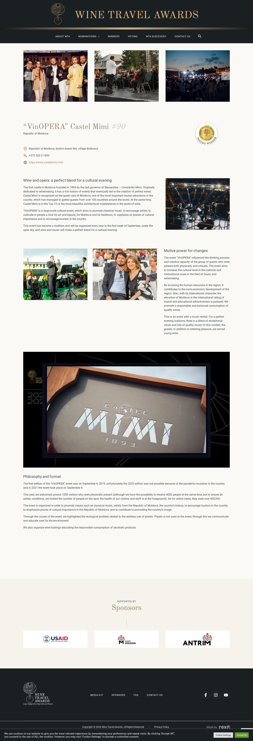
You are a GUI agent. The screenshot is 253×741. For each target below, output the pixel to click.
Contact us (182, 36)
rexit (224, 727)
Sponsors (118, 695)
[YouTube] (226, 695)
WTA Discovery (156, 36)
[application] (97, 36)
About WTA (62, 36)
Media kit (96, 695)
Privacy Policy (161, 727)
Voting (133, 36)
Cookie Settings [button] (223, 735)
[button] (200, 36)
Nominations (87, 36)
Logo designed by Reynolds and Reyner (38, 704)
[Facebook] (205, 695)
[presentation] (29, 76)
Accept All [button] (242, 735)
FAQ (136, 695)
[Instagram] (216, 695)
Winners (114, 36)
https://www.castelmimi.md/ (46, 162)
